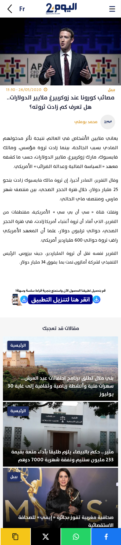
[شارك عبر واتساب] (75, 536)
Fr (22, 9)
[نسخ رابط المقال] (15, 536)
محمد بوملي (86, 121)
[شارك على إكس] (45, 536)
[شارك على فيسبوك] (106, 536)
